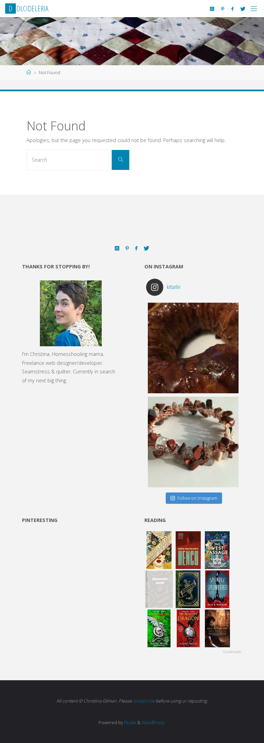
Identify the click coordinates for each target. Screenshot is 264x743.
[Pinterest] (223, 9)
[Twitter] (243, 9)
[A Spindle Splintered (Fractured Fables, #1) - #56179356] (217, 589)
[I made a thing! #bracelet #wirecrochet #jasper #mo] (193, 442)
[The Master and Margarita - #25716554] (159, 550)
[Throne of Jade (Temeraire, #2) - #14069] (159, 628)
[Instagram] (212, 9)
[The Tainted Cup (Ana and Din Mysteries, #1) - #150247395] (188, 589)
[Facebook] (232, 9)
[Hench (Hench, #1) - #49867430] (188, 550)
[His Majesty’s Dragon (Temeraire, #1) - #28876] (188, 628)
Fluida (129, 722)
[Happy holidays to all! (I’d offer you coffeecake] (193, 348)
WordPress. (153, 722)
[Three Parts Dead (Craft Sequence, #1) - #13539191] (217, 628)
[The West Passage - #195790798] (217, 550)
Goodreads (232, 651)
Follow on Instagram (197, 498)
